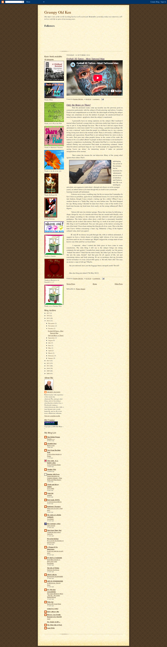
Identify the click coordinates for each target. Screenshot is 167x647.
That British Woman (53, 437)
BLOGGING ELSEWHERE (55, 576)
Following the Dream (53, 570)
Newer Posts (71, 284)
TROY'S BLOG (52, 575)
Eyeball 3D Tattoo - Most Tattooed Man (55, 332)
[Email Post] (102, 99)
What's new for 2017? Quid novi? (54, 509)
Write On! (50, 602)
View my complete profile (52, 416)
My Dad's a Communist (54, 558)
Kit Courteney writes (53, 524)
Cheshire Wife (51, 469)
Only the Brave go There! (56, 335)
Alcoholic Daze (51, 444)
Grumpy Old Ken (57, 12)
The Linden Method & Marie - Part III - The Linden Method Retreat (55, 595)
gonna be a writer (52, 609)
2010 (48, 368)
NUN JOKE (50, 488)
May (49, 348)
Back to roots (51, 445)
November (51, 326)
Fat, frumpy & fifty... (53, 622)
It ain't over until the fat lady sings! (55, 552)
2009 (48, 371)
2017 (48, 313)
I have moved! (51, 525)
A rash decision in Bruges (54, 502)
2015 (48, 318)
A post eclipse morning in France (54, 455)
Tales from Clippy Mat (54, 530)
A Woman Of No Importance (52, 548)
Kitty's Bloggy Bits (53, 612)
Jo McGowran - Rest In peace (53, 584)
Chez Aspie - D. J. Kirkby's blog (52, 462)
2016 (48, 316)
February (51, 356)
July (49, 343)
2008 (48, 373)
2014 (48, 321)
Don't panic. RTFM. (53, 500)
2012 (48, 363)
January (50, 358)
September (51, 338)
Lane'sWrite (51, 628)
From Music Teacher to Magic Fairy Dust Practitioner (53, 561)
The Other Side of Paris (54, 625)
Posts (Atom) (80, 289)
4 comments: (97, 278)
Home (95, 284)
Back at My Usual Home (54, 604)
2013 (48, 361)
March (50, 353)
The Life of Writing (53, 568)
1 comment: (96, 99)
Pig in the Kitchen (52, 539)
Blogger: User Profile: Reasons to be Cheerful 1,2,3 (54, 617)
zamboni (49, 495)
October (50, 328)
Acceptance (50, 519)
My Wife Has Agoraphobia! (51, 591)
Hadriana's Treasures (54, 506)
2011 (48, 366)
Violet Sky (50, 493)
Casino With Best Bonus (54, 465)
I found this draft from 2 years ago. (54, 533)
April (50, 351)
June (49, 345)
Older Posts (119, 284)
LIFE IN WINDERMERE (55, 581)
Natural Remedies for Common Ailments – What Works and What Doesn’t (54, 478)
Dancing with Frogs (53, 474)
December (51, 323)
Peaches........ (51, 439)
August (50, 340)
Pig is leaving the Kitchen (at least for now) (55, 541)
